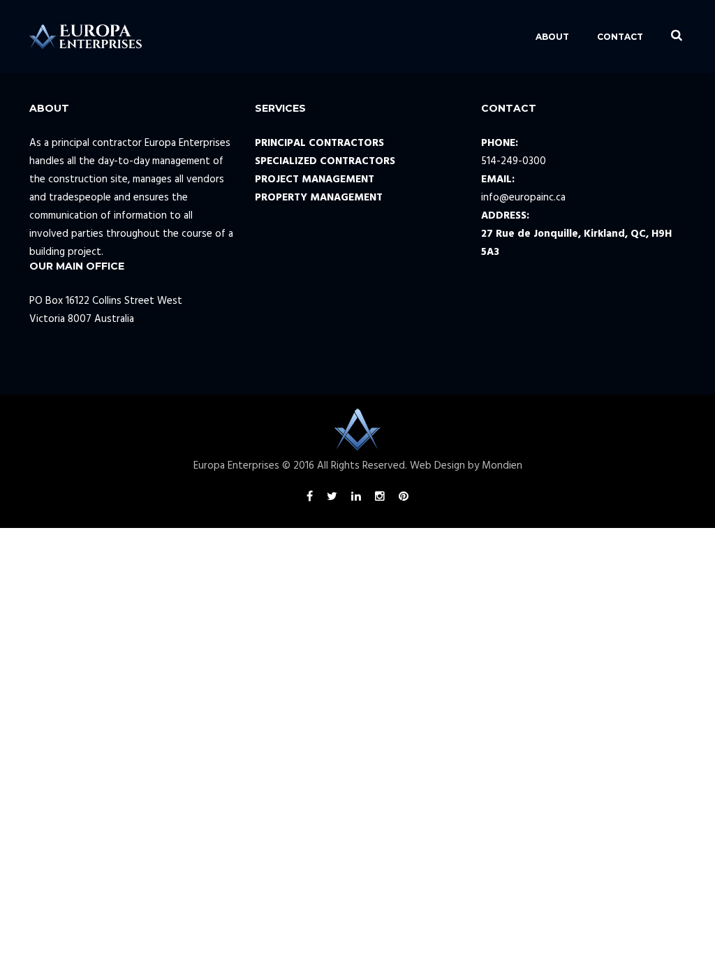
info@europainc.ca (523, 197)
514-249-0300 (513, 161)
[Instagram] (380, 498)
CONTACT (620, 36)
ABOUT (552, 36)
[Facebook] (310, 498)
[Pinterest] (403, 498)
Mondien (502, 465)
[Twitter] (332, 498)
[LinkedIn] (356, 498)
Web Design (437, 465)
